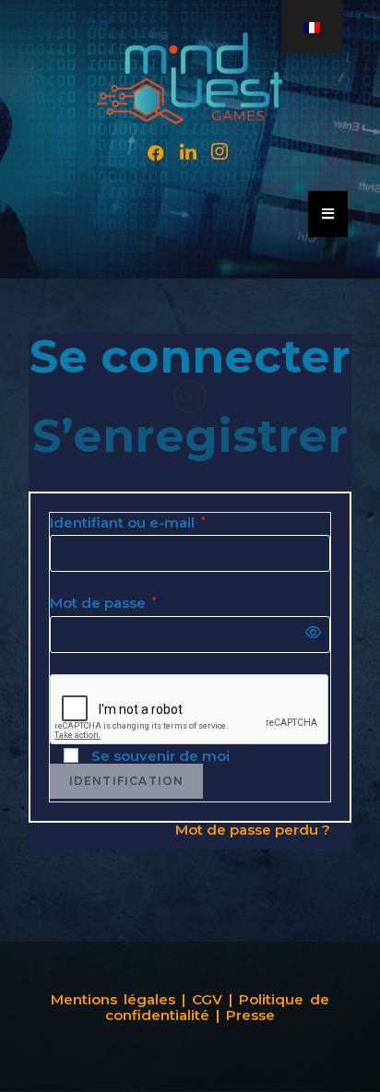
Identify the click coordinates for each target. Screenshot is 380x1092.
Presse (250, 1015)
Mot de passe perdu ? (252, 829)
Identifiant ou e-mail (128, 523)
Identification (126, 781)
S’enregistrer (190, 436)
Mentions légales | (118, 999)
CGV (210, 999)
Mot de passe (103, 603)
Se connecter (190, 356)
